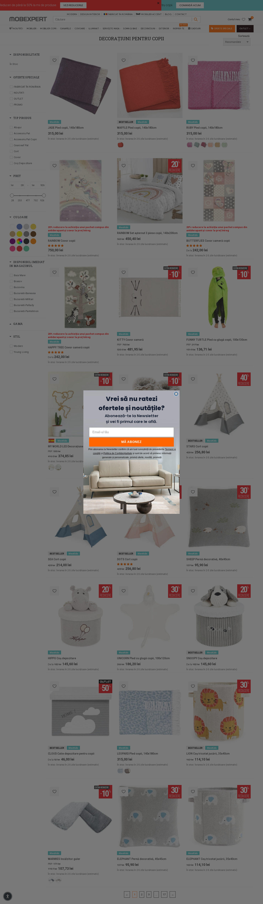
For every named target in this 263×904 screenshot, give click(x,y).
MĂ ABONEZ (131, 442)
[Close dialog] (176, 394)
